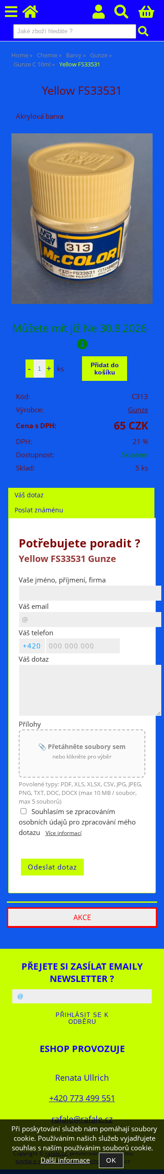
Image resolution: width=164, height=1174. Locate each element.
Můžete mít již (79, 328)
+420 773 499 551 (82, 1097)
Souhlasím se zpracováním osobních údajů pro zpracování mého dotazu (77, 822)
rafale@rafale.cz (82, 1118)
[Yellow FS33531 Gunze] (82, 218)
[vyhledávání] (126, 14)
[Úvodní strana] (35, 14)
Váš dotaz (29, 495)
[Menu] (11, 12)
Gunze (138, 410)
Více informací (64, 833)
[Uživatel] (103, 14)
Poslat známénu (39, 510)
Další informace (65, 1160)
